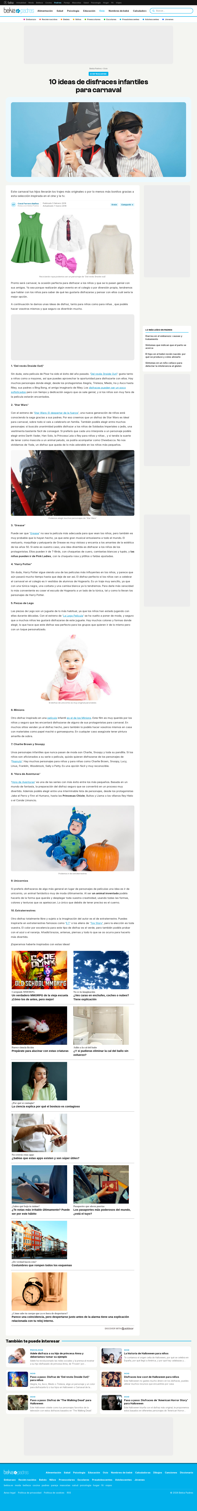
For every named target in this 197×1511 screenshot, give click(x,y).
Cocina (48, 3)
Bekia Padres (95, 68)
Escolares (83, 1479)
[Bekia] (9, 2)
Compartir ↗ (127, 204)
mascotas (65, 1485)
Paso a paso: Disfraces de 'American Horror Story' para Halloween (156, 1402)
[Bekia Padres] (19, 10)
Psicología (96, 3)
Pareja (67, 3)
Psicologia (73, 11)
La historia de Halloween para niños (146, 1353)
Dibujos (157, 1472)
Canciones (171, 1472)
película (52, 717)
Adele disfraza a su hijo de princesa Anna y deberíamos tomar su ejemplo (57, 1355)
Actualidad (21, 3)
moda (18, 1485)
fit (102, 1485)
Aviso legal (10, 1492)
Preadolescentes (102, 1479)
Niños (52, 1479)
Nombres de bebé (119, 11)
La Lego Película (73, 615)
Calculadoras (140, 11)
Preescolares (67, 1479)
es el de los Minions (79, 717)
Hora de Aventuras (23, 782)
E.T (68, 923)
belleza (27, 1485)
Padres (57, 3)
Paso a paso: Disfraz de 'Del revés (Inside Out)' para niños (59, 1378)
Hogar (106, 3)
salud (75, 1485)
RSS (69, 1492)
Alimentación (45, 11)
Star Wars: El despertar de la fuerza (56, 412)
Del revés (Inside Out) (104, 373)
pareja (54, 1485)
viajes (108, 1485)
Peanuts (17, 761)
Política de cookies (54, 1492)
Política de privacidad (29, 1492)
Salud (86, 3)
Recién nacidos (27, 1479)
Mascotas (76, 3)
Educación (89, 11)
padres (45, 1485)
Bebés (43, 1479)
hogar (96, 1485)
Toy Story (96, 923)
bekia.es (8, 1485)
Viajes (119, 3)
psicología (85, 1485)
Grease (34, 533)
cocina (36, 1485)
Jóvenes (140, 1479)
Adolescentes (123, 1479)
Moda (31, 3)
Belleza (39, 3)
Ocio (102, 11)
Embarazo (10, 1479)
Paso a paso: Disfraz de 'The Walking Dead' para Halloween (60, 1402)
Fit (112, 3)
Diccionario (186, 1472)
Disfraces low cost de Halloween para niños (151, 1376)
